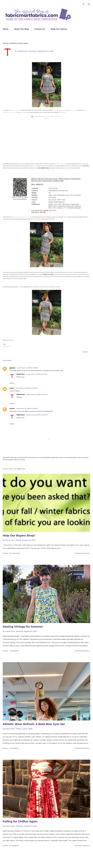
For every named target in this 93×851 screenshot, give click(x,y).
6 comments (14, 845)
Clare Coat (55, 110)
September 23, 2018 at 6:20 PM (27, 408)
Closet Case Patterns (16, 110)
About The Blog (21, 29)
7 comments (14, 748)
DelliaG (12, 408)
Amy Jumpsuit (72, 110)
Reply (12, 383)
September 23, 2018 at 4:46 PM (26, 388)
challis (35, 165)
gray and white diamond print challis (22, 217)
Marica (12, 388)
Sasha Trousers (13, 112)
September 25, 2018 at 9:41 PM (36, 374)
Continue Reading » (82, 553)
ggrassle (12, 368)
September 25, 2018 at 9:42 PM (37, 394)
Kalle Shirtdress (23, 112)
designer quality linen (60, 163)
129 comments (14, 553)
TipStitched (20, 374)
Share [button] (85, 352)
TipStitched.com (7, 346)
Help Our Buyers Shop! (19, 535)
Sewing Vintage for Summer (23, 626)
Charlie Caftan (62, 112)
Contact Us (39, 29)
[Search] (83, 4)
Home (5, 29)
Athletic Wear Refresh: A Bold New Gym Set (34, 724)
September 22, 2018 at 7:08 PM (27, 368)
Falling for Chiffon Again (20, 821)
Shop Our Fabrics (59, 29)
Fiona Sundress (62, 110)
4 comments (14, 651)
